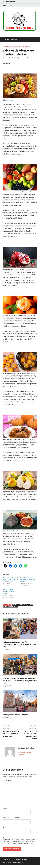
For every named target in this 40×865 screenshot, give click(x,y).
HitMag (20, 862)
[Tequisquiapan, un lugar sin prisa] (20, 702)
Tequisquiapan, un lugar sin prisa (15, 714)
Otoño (30, 604)
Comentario (8, 781)
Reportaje (26, 46)
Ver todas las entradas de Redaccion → (26, 753)
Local (14, 46)
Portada (19, 46)
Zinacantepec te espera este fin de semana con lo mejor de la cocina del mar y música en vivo (20, 680)
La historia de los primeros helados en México (9, 591)
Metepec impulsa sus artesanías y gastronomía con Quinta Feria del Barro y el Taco (20, 644)
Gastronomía (7, 46)
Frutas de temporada (19, 604)
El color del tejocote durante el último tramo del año (27, 579)
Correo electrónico (12, 818)
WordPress (13, 862)
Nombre (6, 808)
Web (4, 827)
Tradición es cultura (20, 859)
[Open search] (34, 39)
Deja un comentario (22, 58)
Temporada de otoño (10, 606)
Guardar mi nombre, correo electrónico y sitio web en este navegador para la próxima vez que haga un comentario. (20, 841)
